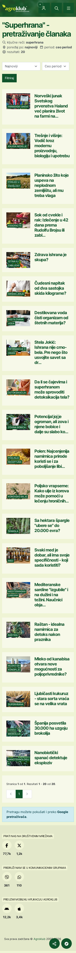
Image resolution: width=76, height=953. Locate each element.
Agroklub (39, 939)
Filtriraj (9, 78)
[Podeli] (54, 943)
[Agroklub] (15, 8)
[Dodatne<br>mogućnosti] (66, 943)
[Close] (56, 8)
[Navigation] (68, 8)
